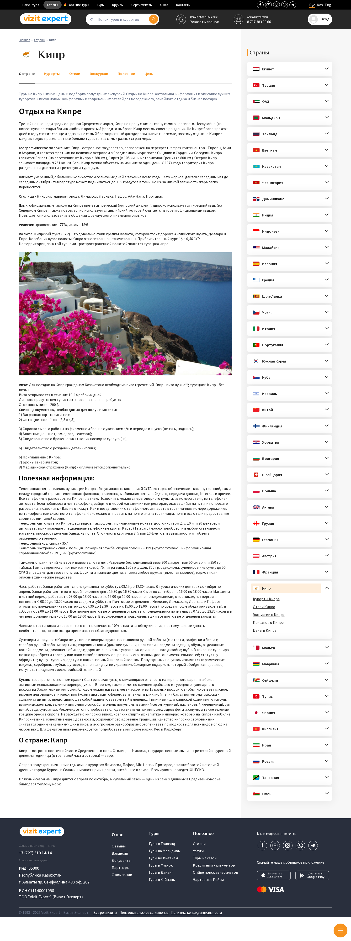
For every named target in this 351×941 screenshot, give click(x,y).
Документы (121, 860)
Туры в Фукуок (161, 865)
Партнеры (120, 867)
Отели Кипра (264, 606)
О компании (122, 874)
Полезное (126, 73)
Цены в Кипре (265, 630)
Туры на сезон (205, 858)
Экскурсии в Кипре (269, 614)
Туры (100, 5)
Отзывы (119, 846)
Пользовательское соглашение (144, 912)
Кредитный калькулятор (214, 865)
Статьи (199, 843)
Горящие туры (78, 5)
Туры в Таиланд (162, 843)
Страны (52, 5)
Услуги (198, 850)
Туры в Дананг (161, 872)
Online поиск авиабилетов (215, 872)
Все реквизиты (105, 912)
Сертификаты (141, 5)
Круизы (117, 5)
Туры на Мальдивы (165, 850)
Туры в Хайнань (162, 879)
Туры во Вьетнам (163, 858)
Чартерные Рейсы (208, 879)
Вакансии (120, 853)
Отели (74, 73)
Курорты (52, 73)
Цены (149, 73)
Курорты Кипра (266, 598)
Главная (24, 40)
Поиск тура (30, 5)
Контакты (183, 5)
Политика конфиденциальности (196, 912)
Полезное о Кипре (268, 622)
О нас (164, 5)
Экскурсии (99, 73)
